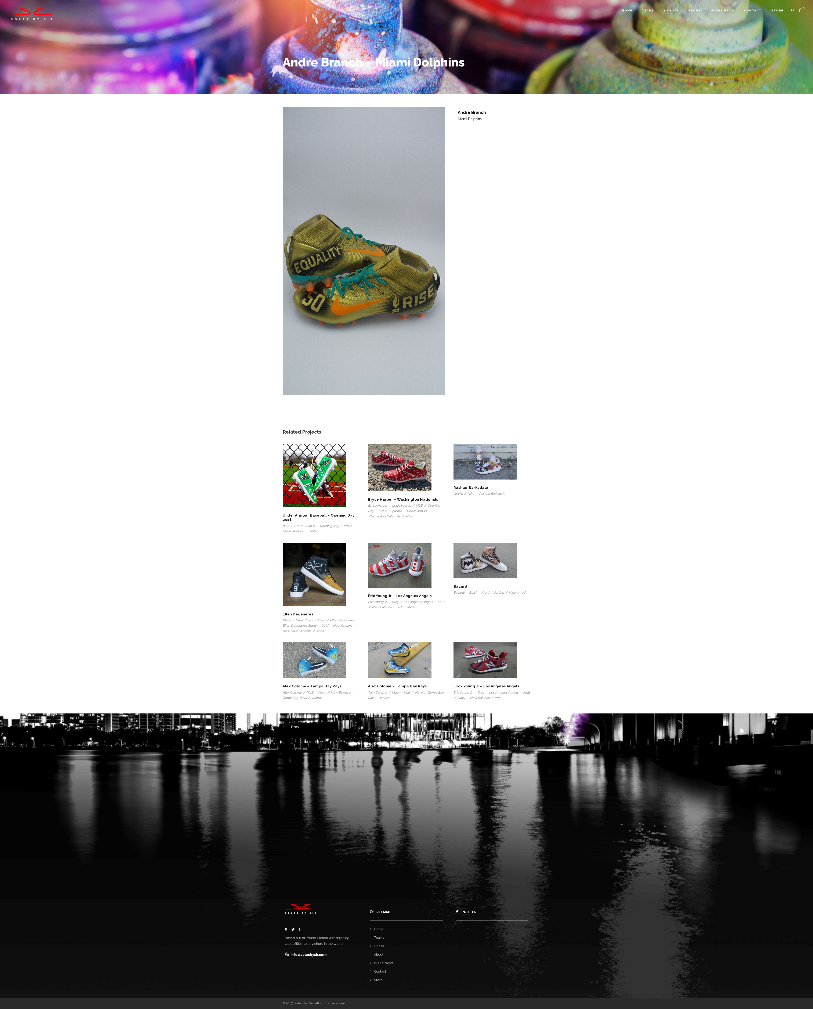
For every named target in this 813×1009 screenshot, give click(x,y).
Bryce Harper (377, 505)
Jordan (499, 592)
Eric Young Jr (377, 602)
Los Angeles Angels (418, 602)
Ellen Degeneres (298, 614)
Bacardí (461, 586)
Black (287, 620)
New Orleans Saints (297, 631)
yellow (316, 698)
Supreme (395, 511)
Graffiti (458, 494)
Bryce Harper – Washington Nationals (403, 499)
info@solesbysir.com (309, 955)
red (346, 526)
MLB (311, 526)
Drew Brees (304, 620)
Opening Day (329, 526)
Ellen (321, 620)
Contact (753, 10)
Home (627, 10)
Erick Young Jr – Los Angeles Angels (487, 686)
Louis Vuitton (401, 505)
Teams (648, 10)
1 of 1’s (671, 10)
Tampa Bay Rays (295, 698)
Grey (395, 602)
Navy (322, 692)
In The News (722, 10)
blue (286, 526)
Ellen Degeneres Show (299, 626)
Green (298, 526)
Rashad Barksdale (471, 487)
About (694, 10)
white (312, 531)
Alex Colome (292, 692)
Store (777, 10)
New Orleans (342, 626)
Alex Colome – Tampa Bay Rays (312, 686)
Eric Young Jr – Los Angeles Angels (400, 596)
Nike (470, 494)
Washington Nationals (384, 516)
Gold (324, 626)
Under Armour (293, 531)
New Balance (382, 607)
